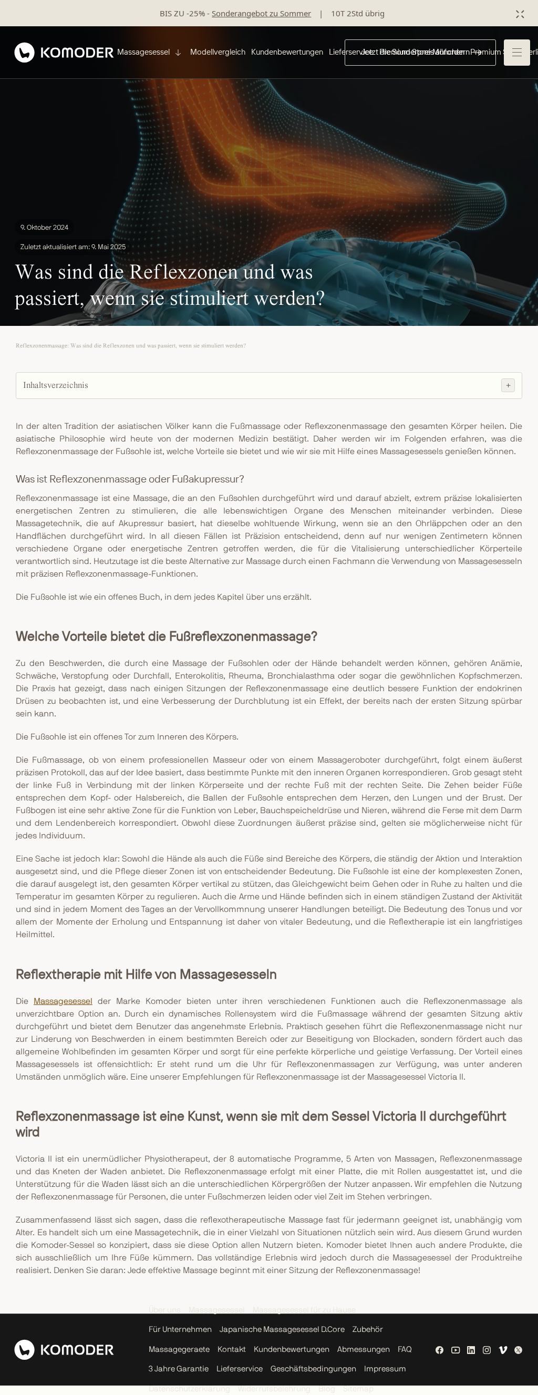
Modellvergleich (217, 52)
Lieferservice (239, 1369)
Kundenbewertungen (287, 52)
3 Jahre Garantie (179, 1369)
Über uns (165, 1310)
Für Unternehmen (180, 1330)
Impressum (385, 1369)
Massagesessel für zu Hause (304, 1310)
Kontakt (232, 1349)
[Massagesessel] (177, 52)
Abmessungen (363, 1349)
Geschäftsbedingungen (313, 1369)
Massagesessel (63, 1001)
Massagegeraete (179, 1349)
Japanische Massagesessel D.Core (282, 1330)
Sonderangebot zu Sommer (261, 13)
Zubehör (368, 1330)
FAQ (405, 1349)
